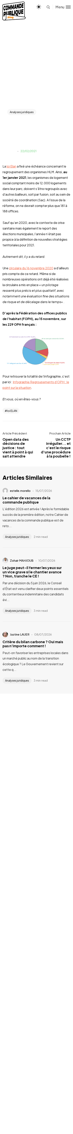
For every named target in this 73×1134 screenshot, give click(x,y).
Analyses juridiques (22, 112)
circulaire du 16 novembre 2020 (31, 268)
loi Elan (11, 166)
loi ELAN (12, 410)
